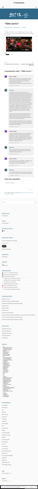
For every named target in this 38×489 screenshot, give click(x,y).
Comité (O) (4, 421)
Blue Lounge (4, 412)
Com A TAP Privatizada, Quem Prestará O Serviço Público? (12, 317)
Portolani (3, 444)
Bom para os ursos (5, 310)
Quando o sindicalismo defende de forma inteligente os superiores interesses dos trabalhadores (18, 314)
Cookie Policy (18, 487)
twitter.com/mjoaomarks (6, 335)
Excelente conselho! (5, 308)
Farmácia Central (5, 428)
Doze (3, 425)
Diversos (24, 27)
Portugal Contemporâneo (6, 450)
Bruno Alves (17, 27)
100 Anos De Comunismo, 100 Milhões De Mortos (10, 301)
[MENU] (3, 7)
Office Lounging (4, 441)
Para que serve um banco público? (7, 312)
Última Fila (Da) (4, 407)
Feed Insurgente (5, 256)
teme (14, 32)
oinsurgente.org (5, 337)
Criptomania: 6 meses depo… (16, 280)
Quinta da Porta (5, 453)
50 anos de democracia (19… (13, 272)
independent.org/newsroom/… (7, 333)
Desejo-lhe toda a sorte (6, 299)
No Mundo (4, 437)
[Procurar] (35, 7)
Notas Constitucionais (6, 439)
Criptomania (14, 281)
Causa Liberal (4, 419)
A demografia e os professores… (16, 289)
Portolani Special (5, 448)
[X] (4, 231)
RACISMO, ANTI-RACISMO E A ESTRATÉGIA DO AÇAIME (12, 303)
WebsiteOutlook (5, 265)
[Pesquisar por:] (19, 202)
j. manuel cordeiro (6, 289)
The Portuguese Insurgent (6, 464)
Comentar (30, 189)
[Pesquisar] (34, 202)
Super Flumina (4, 460)
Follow (4, 246)
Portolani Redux (5, 446)
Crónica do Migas (5, 423)
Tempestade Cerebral (5, 462)
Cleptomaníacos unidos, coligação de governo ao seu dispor (12, 319)
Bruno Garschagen (5, 414)
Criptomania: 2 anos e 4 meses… (13, 283)
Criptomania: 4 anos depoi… (10, 276)
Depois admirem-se (5, 305)
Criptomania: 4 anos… (7, 278)
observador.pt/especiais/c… (6, 331)
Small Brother (4, 457)
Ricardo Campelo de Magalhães (7, 455)
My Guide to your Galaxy (6, 435)
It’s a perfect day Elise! (6, 432)
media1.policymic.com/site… (7, 328)
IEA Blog (3, 430)
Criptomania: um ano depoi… (16, 278)
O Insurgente (19, 2)
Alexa (3, 264)
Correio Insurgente (5, 223)
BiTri (3, 409)
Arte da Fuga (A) (5, 405)
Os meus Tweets (5, 215)
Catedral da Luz (4, 416)
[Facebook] (2, 231)
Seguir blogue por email (7, 237)
